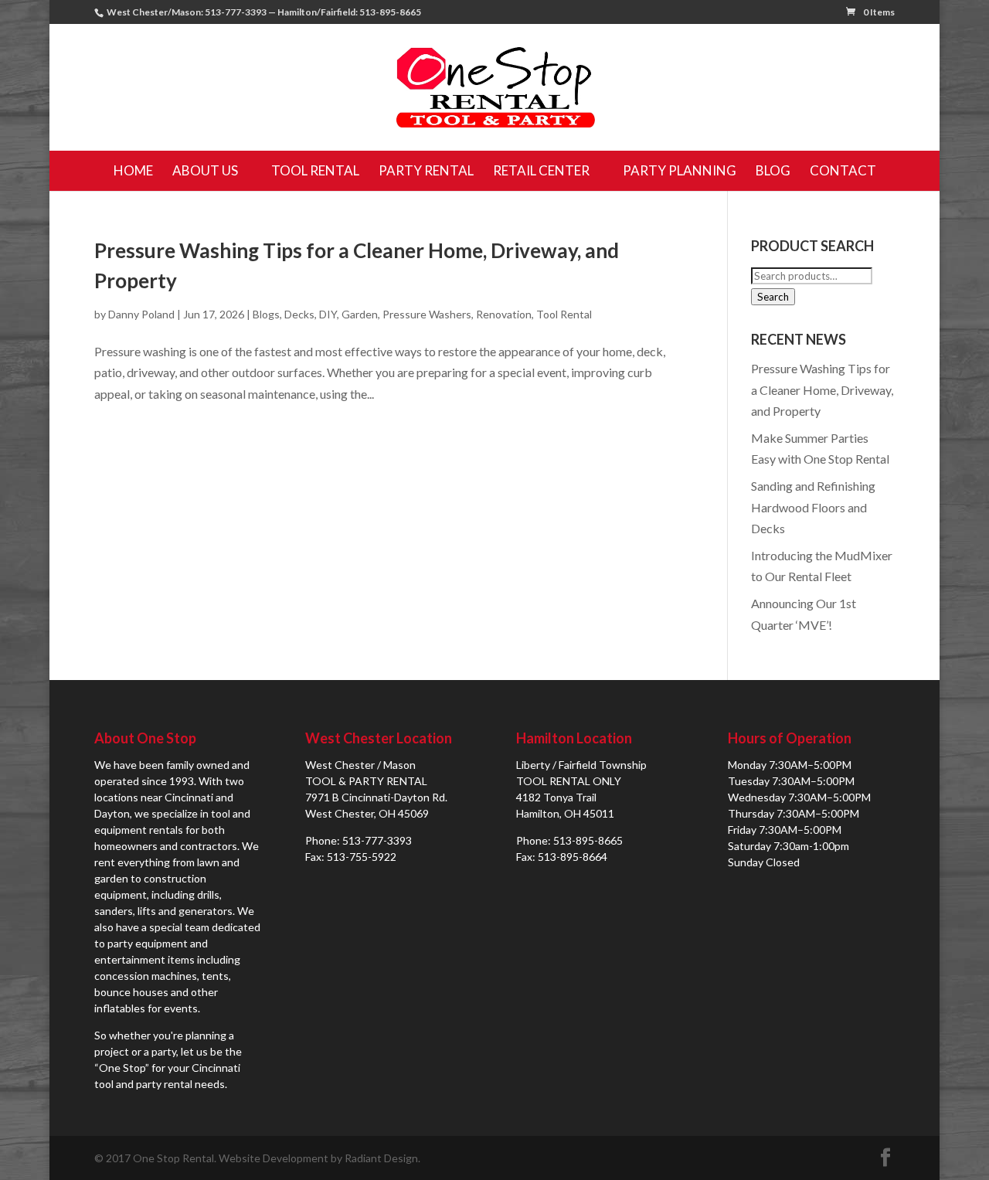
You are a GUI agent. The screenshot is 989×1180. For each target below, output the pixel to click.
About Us (205, 170)
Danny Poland (141, 314)
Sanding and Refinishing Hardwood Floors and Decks (813, 506)
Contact (843, 170)
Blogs (266, 314)
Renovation (504, 314)
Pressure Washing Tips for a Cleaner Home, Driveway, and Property (822, 389)
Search (773, 297)
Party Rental (426, 170)
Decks (299, 314)
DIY (328, 314)
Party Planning (679, 170)
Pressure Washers (426, 314)
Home (133, 170)
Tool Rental (315, 170)
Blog (773, 170)
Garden (360, 314)
